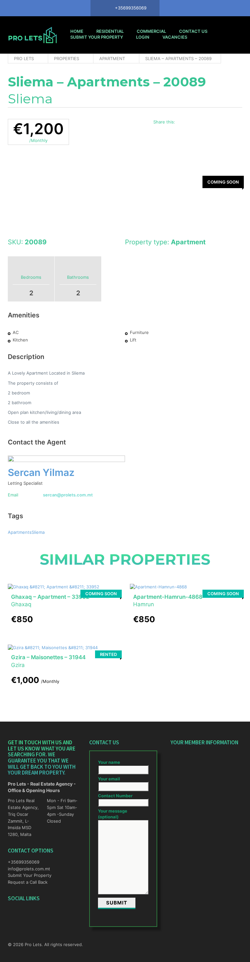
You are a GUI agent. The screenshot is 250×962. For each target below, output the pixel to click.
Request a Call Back (28, 882)
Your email (109, 778)
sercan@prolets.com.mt (68, 494)
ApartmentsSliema (26, 532)
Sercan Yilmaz (41, 472)
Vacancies (174, 37)
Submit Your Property (96, 37)
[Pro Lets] (32, 35)
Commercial (151, 31)
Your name (109, 762)
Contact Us (193, 31)
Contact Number (115, 795)
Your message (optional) (112, 813)
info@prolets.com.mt (24, 868)
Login (142, 37)
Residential (110, 31)
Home (76, 31)
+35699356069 (23, 862)
